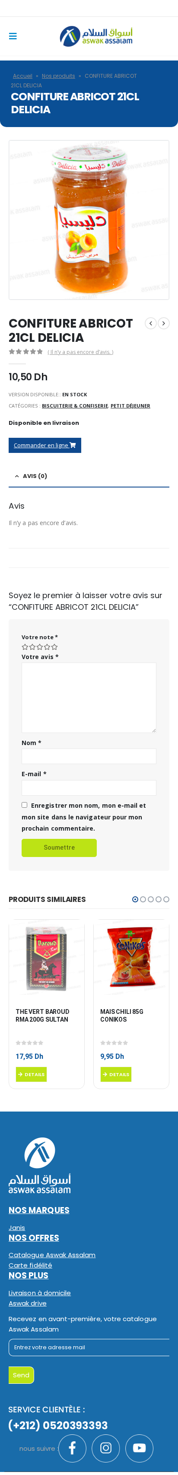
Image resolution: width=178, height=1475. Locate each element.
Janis (17, 1227)
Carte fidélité (30, 1265)
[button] (135, 899)
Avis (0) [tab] (35, 476)
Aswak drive (28, 1303)
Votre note (40, 637)
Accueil (22, 76)
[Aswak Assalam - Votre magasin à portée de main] (96, 36)
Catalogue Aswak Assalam (52, 1254)
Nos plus (29, 1275)
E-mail (34, 774)
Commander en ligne (42, 445)
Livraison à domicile (40, 1292)
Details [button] (34, 1074)
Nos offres (34, 1238)
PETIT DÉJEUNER (130, 405)
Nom (31, 743)
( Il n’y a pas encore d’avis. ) (80, 352)
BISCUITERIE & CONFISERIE (75, 405)
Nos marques (39, 1210)
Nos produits (58, 76)
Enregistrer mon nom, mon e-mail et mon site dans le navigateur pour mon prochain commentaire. (84, 816)
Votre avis (40, 657)
